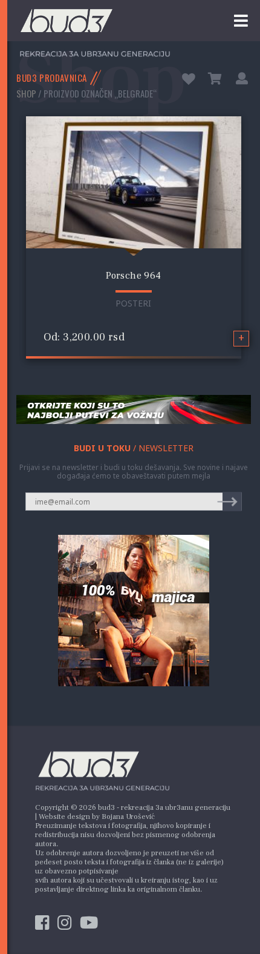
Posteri (133, 303)
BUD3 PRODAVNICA (51, 77)
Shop (26, 93)
